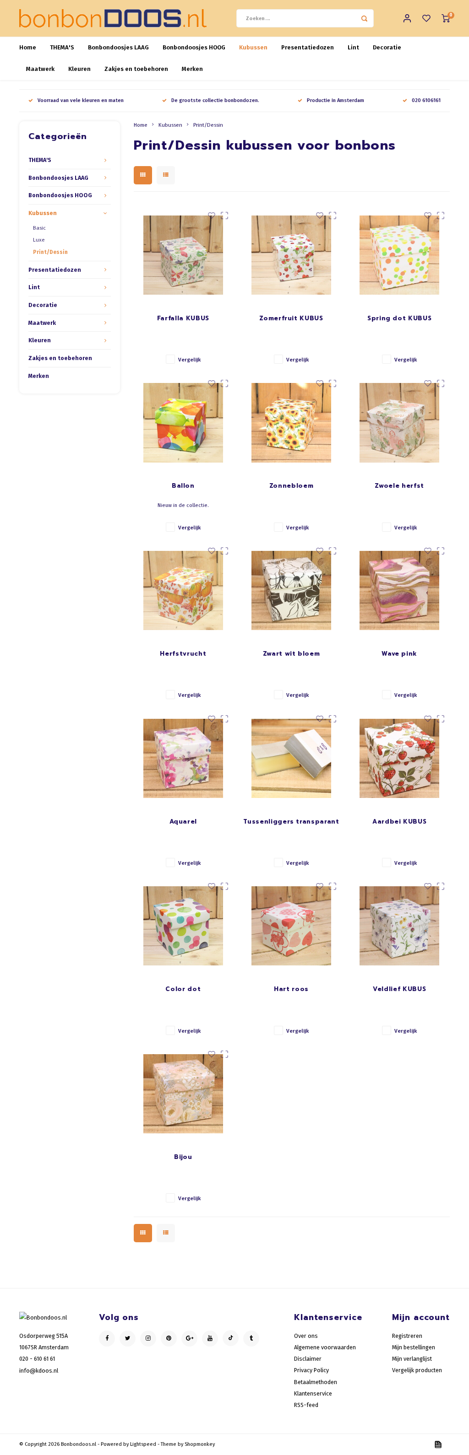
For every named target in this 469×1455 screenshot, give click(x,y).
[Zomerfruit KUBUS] (291, 255)
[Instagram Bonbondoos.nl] (148, 1339)
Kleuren (79, 68)
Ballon (183, 485)
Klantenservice (313, 1393)
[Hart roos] (291, 925)
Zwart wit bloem (291, 653)
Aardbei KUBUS (399, 821)
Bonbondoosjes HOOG (194, 47)
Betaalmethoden (315, 1382)
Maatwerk (40, 68)
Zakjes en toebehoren (136, 68)
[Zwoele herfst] (399, 423)
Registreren (407, 1335)
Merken (192, 68)
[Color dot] (183, 925)
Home (27, 47)
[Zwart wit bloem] (291, 590)
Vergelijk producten (417, 1370)
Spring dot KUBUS (399, 318)
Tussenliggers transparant (291, 821)
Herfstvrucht (183, 653)
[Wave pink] (399, 590)
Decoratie (387, 47)
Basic (39, 228)
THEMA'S (62, 47)
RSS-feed (306, 1404)
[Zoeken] (364, 18)
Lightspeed (143, 1444)
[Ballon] (183, 423)
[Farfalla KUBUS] (183, 255)
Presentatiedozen (307, 47)
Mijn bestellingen (413, 1347)
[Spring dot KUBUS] (399, 255)
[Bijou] (183, 1093)
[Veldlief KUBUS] (399, 925)
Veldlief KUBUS (399, 989)
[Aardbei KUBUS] (399, 758)
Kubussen (253, 47)
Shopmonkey (200, 1444)
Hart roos (291, 989)
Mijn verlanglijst (412, 1358)
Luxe (39, 240)
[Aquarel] (183, 758)
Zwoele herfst (399, 485)
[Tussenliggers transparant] (291, 758)
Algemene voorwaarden (325, 1347)
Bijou (183, 1157)
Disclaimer (308, 1358)
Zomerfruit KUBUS (291, 318)
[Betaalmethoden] (437, 1443)
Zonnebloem (291, 485)
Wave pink (399, 653)
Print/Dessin (50, 252)
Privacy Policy (311, 1370)
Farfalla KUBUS (183, 318)
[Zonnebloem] (291, 423)
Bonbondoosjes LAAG (118, 47)
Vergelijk (189, 359)
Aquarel (183, 821)
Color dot (183, 989)
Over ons (306, 1335)
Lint (353, 47)
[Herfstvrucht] (183, 590)
